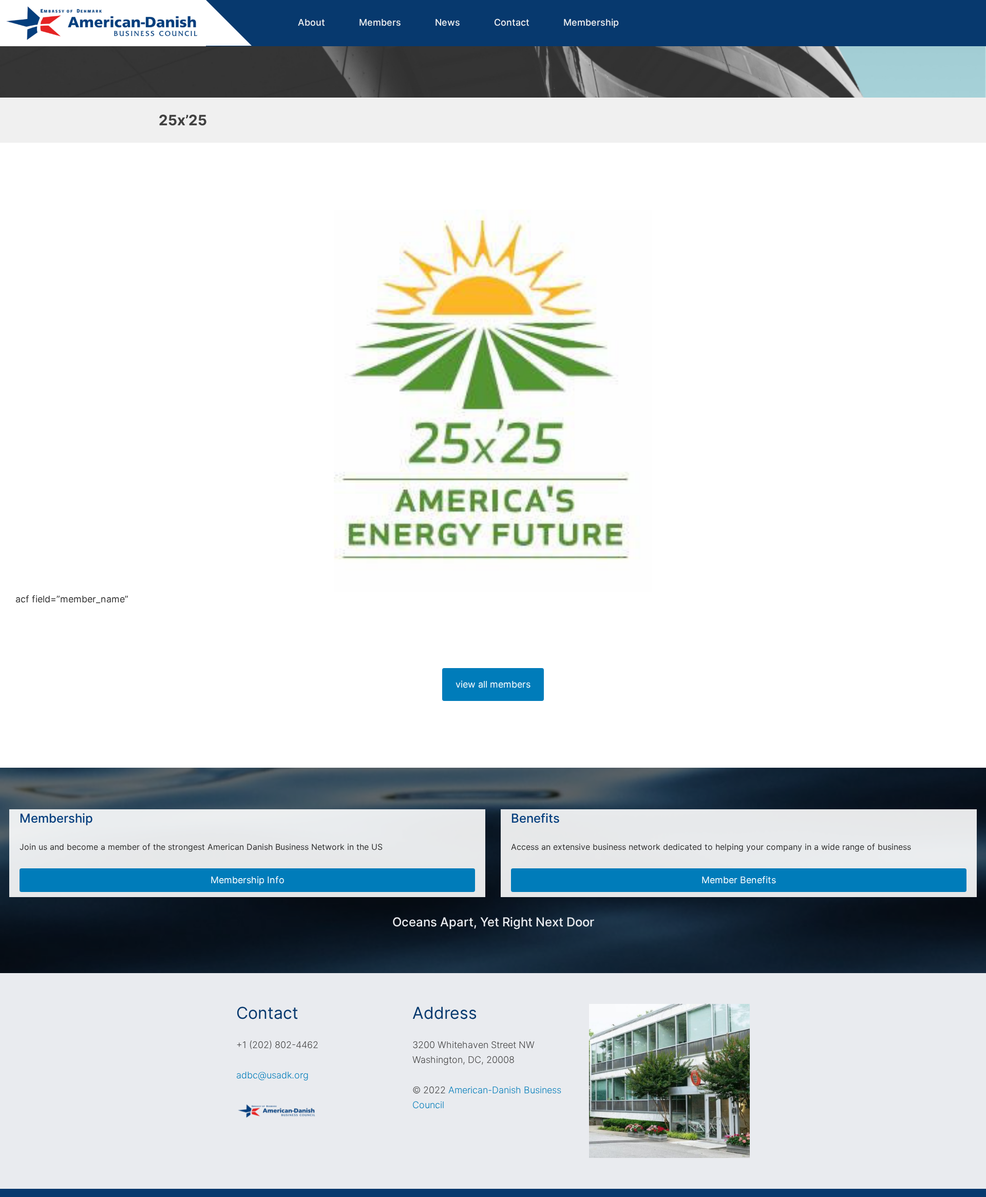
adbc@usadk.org (272, 1075)
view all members (493, 684)
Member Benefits (738, 880)
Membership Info (248, 880)
